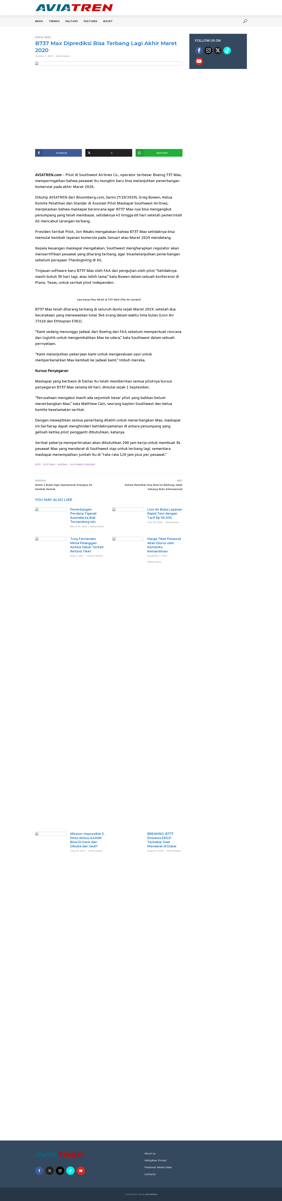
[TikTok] (227, 50)
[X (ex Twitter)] (218, 50)
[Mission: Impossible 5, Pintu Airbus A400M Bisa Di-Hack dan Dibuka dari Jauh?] (51, 976)
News (39, 21)
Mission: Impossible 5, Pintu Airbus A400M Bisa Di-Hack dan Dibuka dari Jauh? (87, 840)
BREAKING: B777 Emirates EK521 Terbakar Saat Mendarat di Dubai (161, 840)
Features (90, 21)
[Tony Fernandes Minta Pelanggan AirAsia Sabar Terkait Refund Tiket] (51, 681)
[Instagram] (208, 50)
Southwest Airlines (82, 464)
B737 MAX (49, 464)
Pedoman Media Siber (158, 1167)
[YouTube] (199, 61)
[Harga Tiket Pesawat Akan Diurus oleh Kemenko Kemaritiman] (128, 681)
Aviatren (151, 1194)
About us (150, 1153)
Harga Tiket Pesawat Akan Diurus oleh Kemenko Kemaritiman (164, 545)
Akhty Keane (63, 56)
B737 (38, 464)
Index (38, 37)
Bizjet (108, 21)
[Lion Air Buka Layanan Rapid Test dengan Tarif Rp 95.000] (128, 516)
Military (71, 21)
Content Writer (95, 555)
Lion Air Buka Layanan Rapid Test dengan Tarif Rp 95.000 (164, 514)
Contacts (150, 1174)
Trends (54, 21)
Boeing (62, 464)
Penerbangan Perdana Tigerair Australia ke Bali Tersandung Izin (83, 516)
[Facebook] (199, 50)
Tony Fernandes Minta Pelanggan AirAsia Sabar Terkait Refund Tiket (87, 545)
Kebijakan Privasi (155, 1160)
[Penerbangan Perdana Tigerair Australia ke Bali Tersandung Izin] (51, 515)
